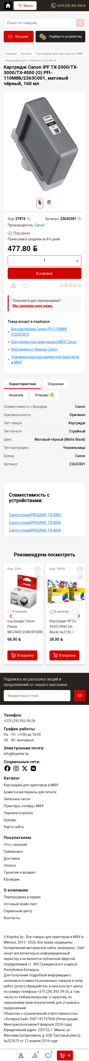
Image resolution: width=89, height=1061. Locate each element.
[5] (79, 286)
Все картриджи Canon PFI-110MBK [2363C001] (39, 331)
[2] (66, 286)
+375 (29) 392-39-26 (19, 721)
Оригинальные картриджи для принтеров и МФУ (45, 359)
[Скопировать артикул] (79, 218)
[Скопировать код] (28, 218)
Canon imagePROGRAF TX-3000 (35, 522)
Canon (40, 225)
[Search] (80, 23)
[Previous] (11, 616)
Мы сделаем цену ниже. (33, 306)
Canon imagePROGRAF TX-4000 (35, 530)
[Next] (79, 616)
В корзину (44, 273)
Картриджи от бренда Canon (34, 349)
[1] (62, 286)
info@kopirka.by (16, 754)
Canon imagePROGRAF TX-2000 (35, 515)
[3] (70, 286)
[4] (75, 286)
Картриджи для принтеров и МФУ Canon (44, 342)
